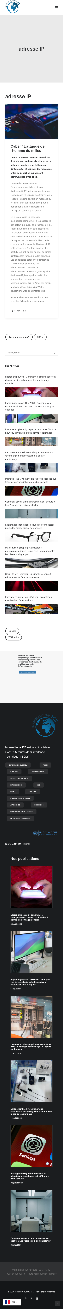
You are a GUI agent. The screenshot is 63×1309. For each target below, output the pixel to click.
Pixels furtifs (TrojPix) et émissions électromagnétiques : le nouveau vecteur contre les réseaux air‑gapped (30, 551)
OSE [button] (38, 785)
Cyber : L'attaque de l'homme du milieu (28, 148)
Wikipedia (13, 637)
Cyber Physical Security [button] (20, 798)
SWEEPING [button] (32, 791)
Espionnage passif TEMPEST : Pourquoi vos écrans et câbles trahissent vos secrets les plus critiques (30, 406)
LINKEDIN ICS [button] (39, 805)
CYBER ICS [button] (14, 772)
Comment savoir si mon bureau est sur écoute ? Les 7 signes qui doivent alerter (31, 1239)
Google (12, 631)
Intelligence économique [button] (20, 818)
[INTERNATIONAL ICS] (12, 7)
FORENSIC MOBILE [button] (38, 772)
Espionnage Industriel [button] (18, 765)
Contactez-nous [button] (28, 672)
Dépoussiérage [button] (16, 785)
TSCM (40, 337)
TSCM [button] (45, 765)
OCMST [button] (13, 791)
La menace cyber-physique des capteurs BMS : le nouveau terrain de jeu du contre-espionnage (31, 1047)
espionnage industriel (28, 658)
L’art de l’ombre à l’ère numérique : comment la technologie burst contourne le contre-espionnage (29, 455)
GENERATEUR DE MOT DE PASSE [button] (21, 811)
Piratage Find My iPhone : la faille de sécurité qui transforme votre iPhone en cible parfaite (30, 1176)
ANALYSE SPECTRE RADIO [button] (19, 778)
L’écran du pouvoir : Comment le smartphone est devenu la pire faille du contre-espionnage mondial (30, 380)
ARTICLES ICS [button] (15, 805)
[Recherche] (31, 353)
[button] (56, 7)
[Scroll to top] (57, 1303)
